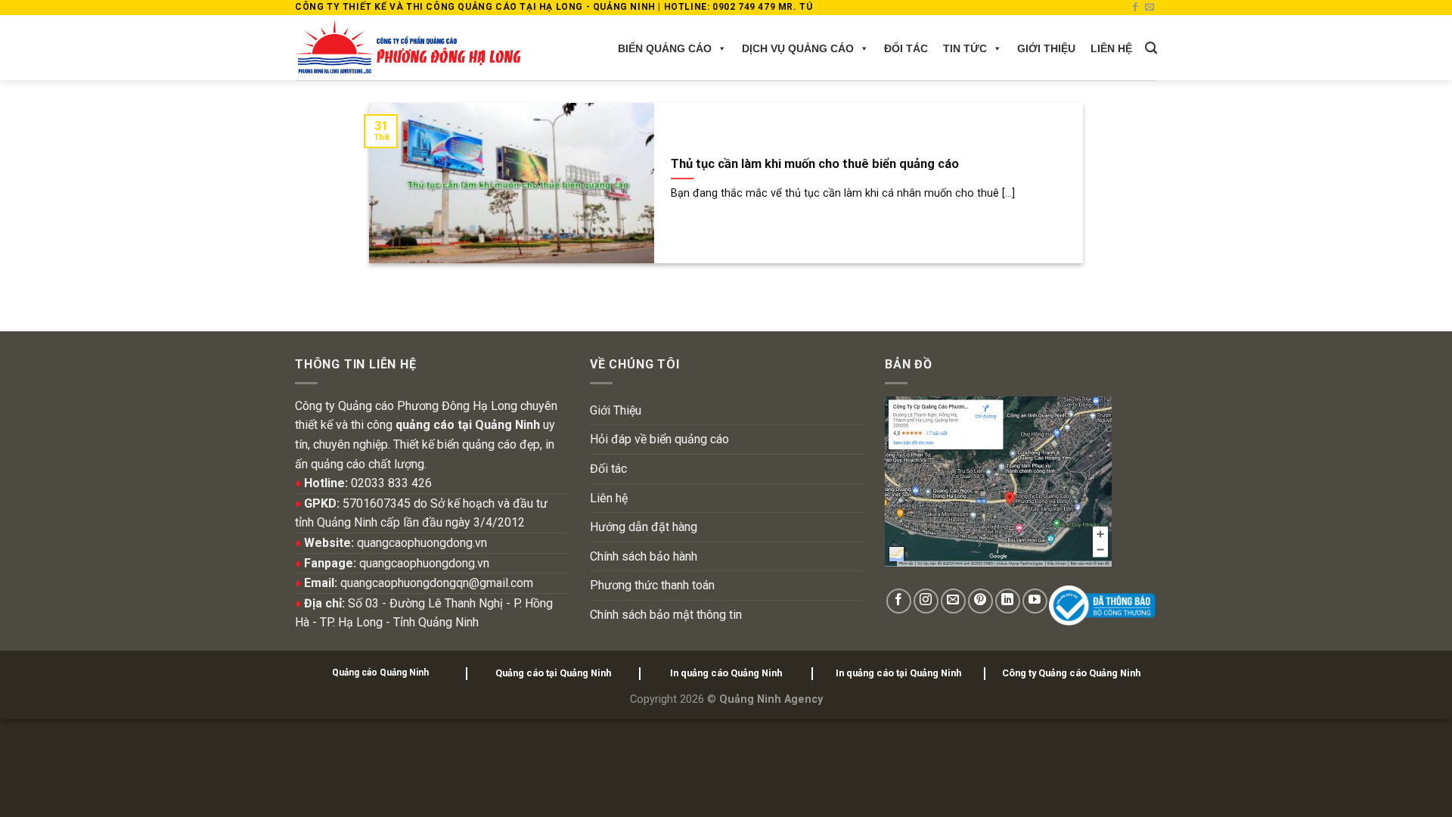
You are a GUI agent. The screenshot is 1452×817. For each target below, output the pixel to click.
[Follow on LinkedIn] (1007, 601)
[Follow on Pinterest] (980, 601)
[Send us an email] (1149, 7)
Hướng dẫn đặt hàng (643, 527)
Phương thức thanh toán (652, 585)
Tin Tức (965, 48)
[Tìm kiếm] (1151, 48)
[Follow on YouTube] (1034, 601)
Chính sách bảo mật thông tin (666, 614)
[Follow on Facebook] (1135, 7)
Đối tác (906, 48)
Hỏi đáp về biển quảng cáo (659, 439)
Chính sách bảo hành (643, 556)
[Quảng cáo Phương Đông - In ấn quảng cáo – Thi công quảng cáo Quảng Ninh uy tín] (408, 47)
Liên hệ (1111, 48)
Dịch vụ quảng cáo (798, 48)
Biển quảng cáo (665, 48)
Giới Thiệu (1046, 48)
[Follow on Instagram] (926, 601)
